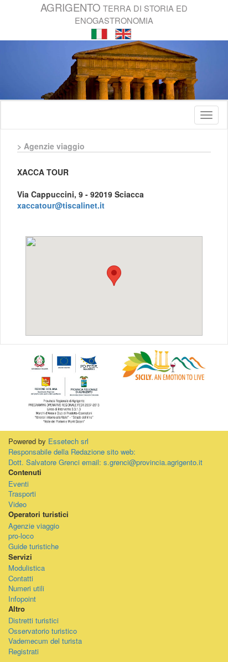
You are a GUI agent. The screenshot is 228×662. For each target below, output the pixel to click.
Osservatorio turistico (42, 630)
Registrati (23, 651)
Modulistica (26, 567)
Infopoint (22, 598)
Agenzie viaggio (33, 525)
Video (17, 504)
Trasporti (22, 493)
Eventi (18, 483)
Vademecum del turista (45, 640)
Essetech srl (68, 441)
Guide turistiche (33, 546)
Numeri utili (26, 588)
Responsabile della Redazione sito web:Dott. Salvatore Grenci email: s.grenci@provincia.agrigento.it (105, 456)
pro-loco (21, 535)
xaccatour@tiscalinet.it (61, 205)
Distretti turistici (33, 620)
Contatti (20, 578)
